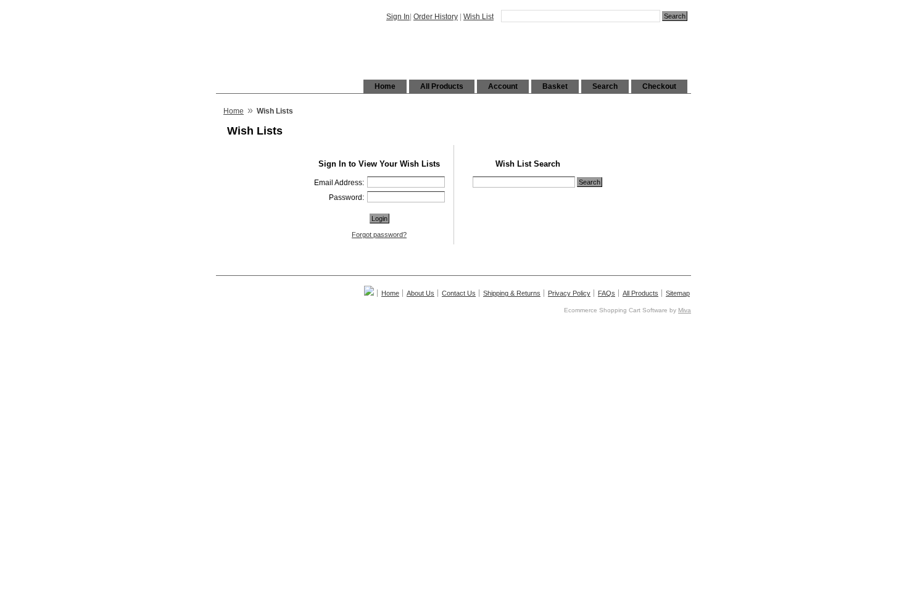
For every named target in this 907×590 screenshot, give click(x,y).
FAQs (606, 293)
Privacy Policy (569, 293)
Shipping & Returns (511, 293)
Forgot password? (379, 234)
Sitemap (678, 293)
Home (385, 86)
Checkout (659, 86)
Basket (555, 86)
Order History (435, 16)
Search (605, 86)
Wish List (478, 16)
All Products (441, 86)
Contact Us (459, 293)
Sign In (398, 16)
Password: (346, 197)
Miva (684, 310)
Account (503, 86)
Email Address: (339, 182)
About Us (420, 293)
